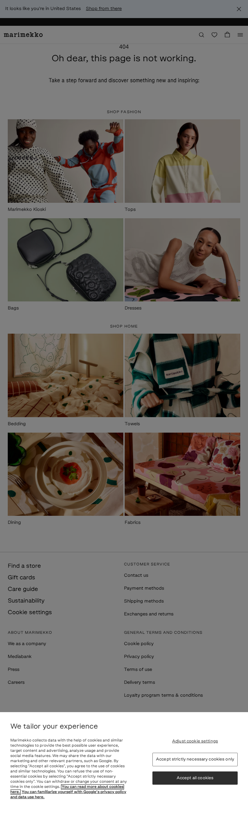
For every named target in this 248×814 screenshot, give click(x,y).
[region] (124, 763)
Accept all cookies (195, 778)
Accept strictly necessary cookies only (195, 759)
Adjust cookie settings (195, 741)
